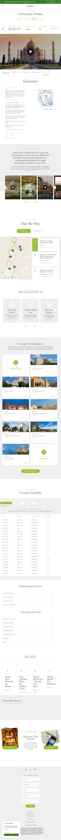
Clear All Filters (3, 506)
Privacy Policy (30, 818)
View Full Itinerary (11, 138)
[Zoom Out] (2, 277)
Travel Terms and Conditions (30, 825)
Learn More (49, 687)
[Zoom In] (2, 275)
